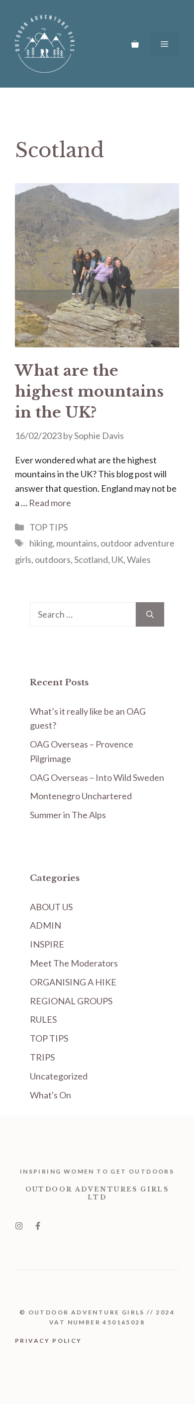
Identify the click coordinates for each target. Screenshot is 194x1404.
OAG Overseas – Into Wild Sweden (97, 777)
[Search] (150, 614)
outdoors (53, 559)
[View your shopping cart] (135, 43)
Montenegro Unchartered (81, 795)
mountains (76, 543)
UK (117, 559)
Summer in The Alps (68, 814)
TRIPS (42, 1057)
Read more (50, 502)
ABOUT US (51, 906)
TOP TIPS (48, 527)
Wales (139, 559)
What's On (50, 1094)
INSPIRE (47, 944)
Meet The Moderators (74, 963)
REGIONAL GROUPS (71, 1000)
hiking (41, 543)
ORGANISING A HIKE (73, 981)
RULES (43, 1019)
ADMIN (45, 925)
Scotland (91, 559)
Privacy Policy (48, 1340)
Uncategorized (59, 1076)
